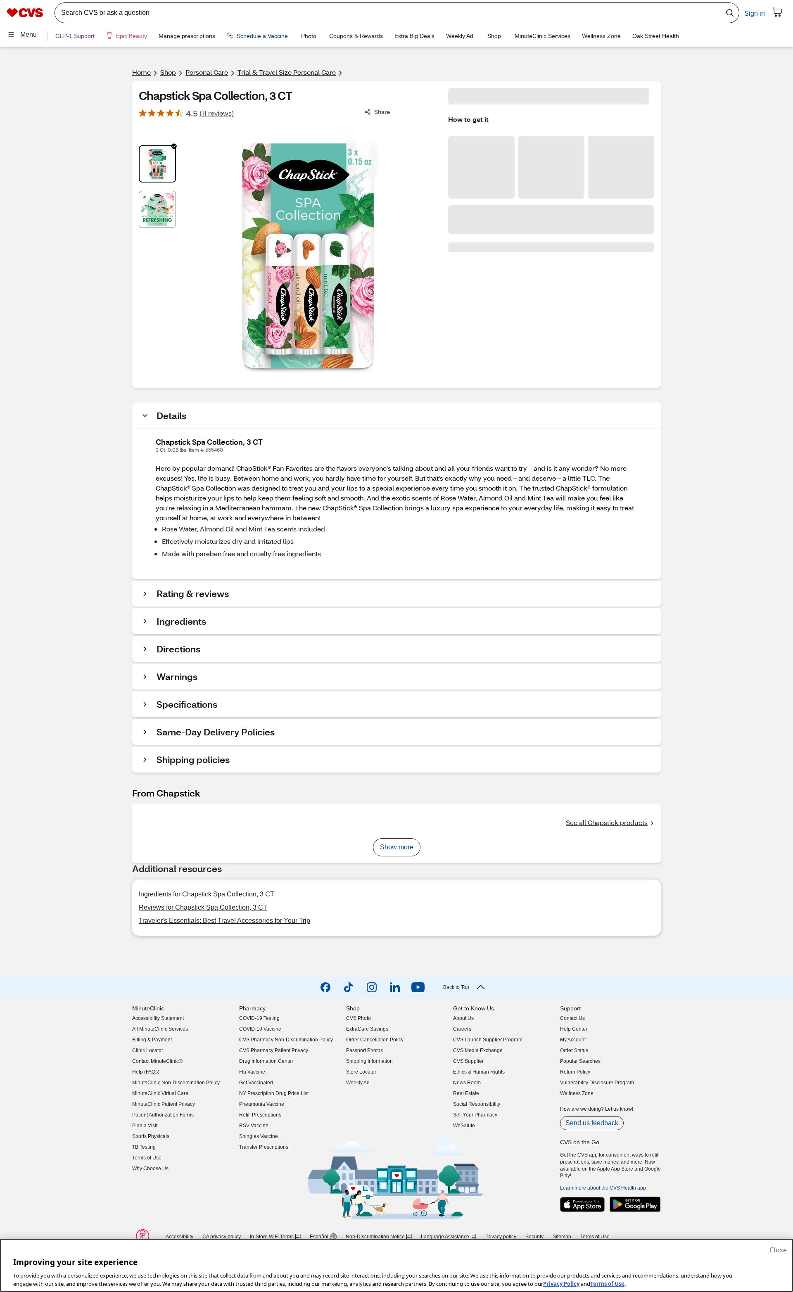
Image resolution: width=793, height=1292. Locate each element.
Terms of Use (607, 1283)
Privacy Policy (561, 1283)
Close (778, 1249)
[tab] (157, 164)
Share (382, 112)
